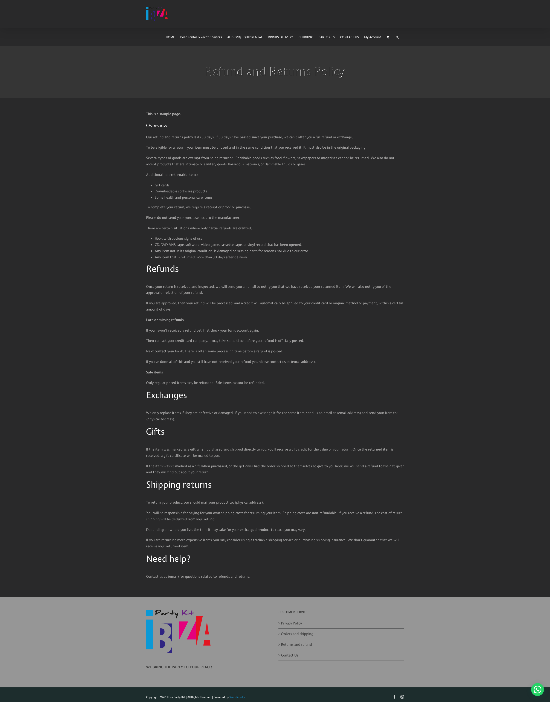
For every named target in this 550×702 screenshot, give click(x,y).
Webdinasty (237, 697)
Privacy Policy (291, 623)
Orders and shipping (297, 633)
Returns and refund (296, 644)
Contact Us (289, 655)
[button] (397, 37)
